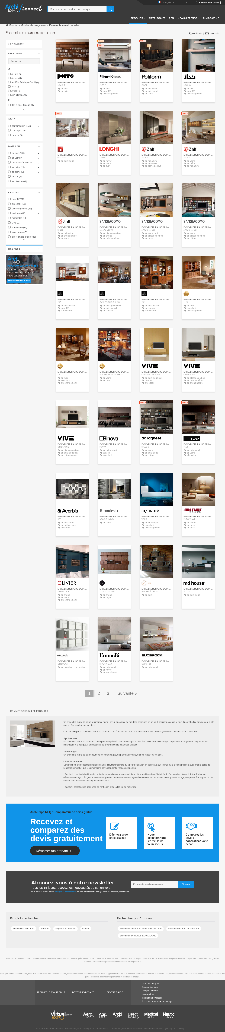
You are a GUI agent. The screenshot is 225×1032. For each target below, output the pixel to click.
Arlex (15, 86)
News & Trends (187, 18)
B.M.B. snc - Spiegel (22, 105)
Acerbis (16, 78)
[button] (24, 53)
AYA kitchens (19, 95)
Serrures (45, 928)
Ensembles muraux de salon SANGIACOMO (141, 928)
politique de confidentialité (65, 892)
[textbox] (77, 9)
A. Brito (16, 74)
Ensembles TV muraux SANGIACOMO (138, 936)
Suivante (126, 693)
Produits (137, 18)
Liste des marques (150, 983)
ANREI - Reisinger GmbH (25, 82)
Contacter (114, 45)
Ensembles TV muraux (23, 928)
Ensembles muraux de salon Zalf (183, 928)
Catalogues (157, 18)
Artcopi (16, 91)
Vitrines (85, 928)
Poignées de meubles (65, 928)
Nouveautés (17, 44)
